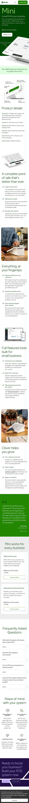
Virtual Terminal (13, 391)
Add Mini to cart (7, 34)
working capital (10, 472)
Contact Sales (22, 2)
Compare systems (14, 577)
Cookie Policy (8, 796)
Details (4, 647)
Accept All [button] (14, 800)
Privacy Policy (22, 795)
